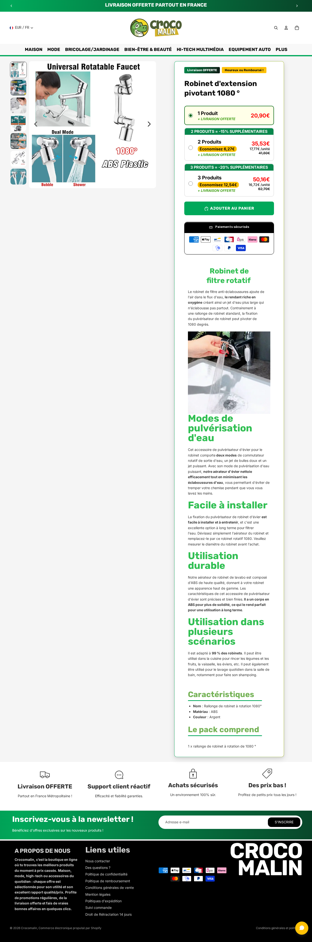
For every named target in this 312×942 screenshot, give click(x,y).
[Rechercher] (276, 27)
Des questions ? (97, 867)
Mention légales (97, 894)
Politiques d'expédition (103, 901)
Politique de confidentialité (106, 874)
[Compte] (286, 27)
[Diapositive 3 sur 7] (18, 105)
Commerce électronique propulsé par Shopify (70, 928)
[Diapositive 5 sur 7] (18, 141)
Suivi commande (98, 907)
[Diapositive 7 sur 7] (18, 177)
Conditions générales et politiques (279, 928)
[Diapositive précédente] (11, 5)
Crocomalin (29, 928)
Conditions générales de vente (109, 887)
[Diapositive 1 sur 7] (18, 70)
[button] (229, 115)
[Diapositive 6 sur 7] (18, 159)
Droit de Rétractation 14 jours (108, 914)
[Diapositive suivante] (297, 5)
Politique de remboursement (107, 881)
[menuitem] (281, 49)
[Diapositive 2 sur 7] (18, 88)
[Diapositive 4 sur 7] (18, 123)
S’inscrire (284, 822)
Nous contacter (97, 861)
